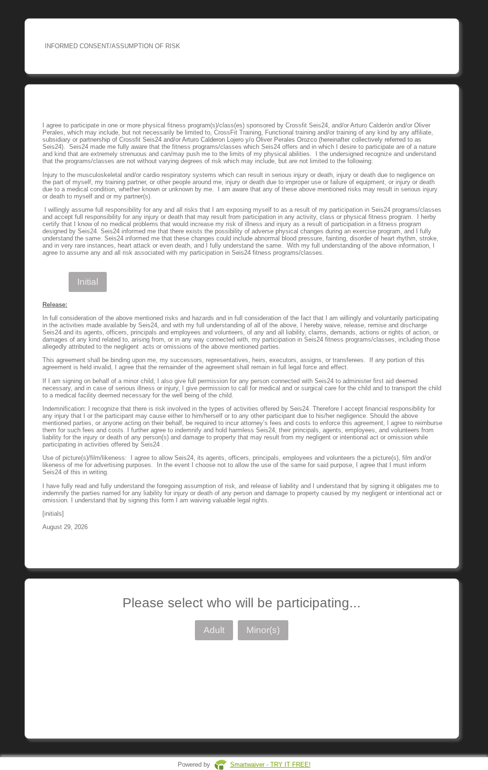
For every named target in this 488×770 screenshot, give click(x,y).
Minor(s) (263, 630)
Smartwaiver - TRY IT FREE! (270, 764)
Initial (87, 282)
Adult (213, 630)
